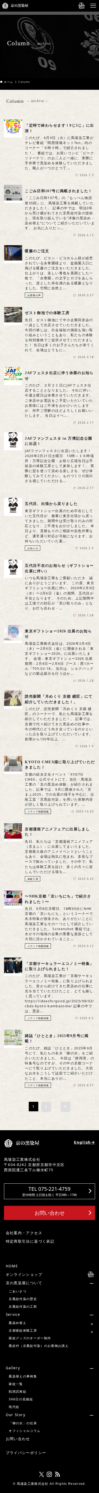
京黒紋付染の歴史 (23, 1299)
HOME (12, 1266)
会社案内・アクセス (24, 1233)
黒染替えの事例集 (23, 1376)
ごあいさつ (17, 1291)
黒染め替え (17, 1323)
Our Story (15, 1414)
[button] (49, 1191)
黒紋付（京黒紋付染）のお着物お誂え (39, 1345)
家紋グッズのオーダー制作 (30, 1338)
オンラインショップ (24, 1274)
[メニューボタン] (93, 6)
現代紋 (14, 1407)
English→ (84, 1142)
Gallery (13, 1368)
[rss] (57, 1474)
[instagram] (49, 1474)
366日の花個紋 (21, 1399)
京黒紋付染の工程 (23, 1306)
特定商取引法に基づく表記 (30, 1241)
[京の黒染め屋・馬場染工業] (15, 6)
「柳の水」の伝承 (23, 1423)
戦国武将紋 (17, 1391)
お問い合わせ (18, 1438)
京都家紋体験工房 (23, 1330)
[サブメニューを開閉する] (50, 1283)
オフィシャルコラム (24, 1430)
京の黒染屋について (24, 1283)
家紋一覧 (16, 1384)
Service (13, 1314)
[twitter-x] (41, 1474)
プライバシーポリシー (26, 1452)
